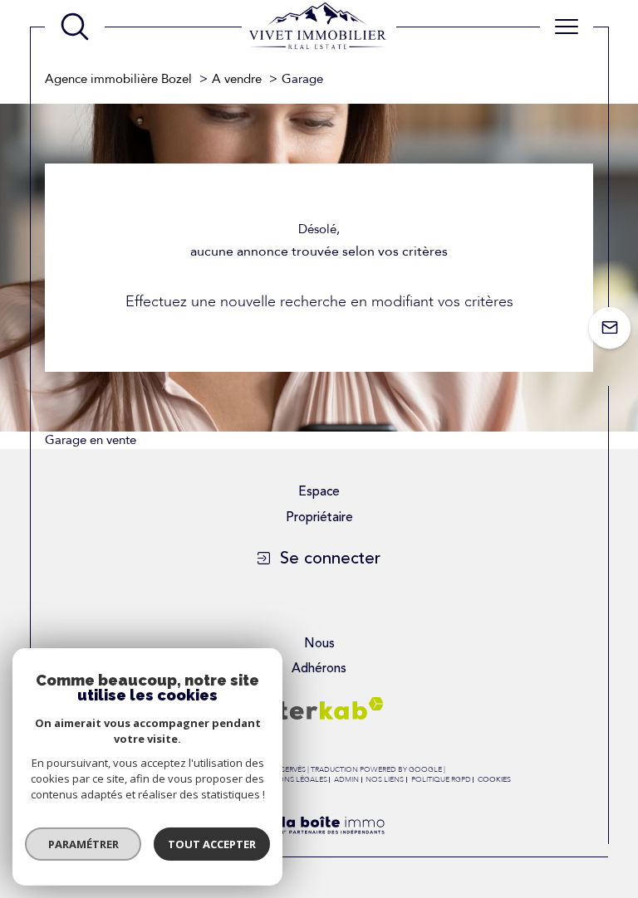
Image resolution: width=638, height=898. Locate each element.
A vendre (237, 79)
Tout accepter (212, 844)
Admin (346, 779)
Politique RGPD (441, 779)
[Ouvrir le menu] (566, 26)
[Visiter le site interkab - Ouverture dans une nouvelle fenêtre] (319, 708)
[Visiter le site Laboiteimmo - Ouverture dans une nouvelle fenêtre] (318, 846)
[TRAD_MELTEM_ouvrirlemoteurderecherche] (75, 26)
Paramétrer (83, 844)
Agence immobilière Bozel (118, 79)
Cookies (494, 779)
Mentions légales (291, 779)
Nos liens (385, 779)
